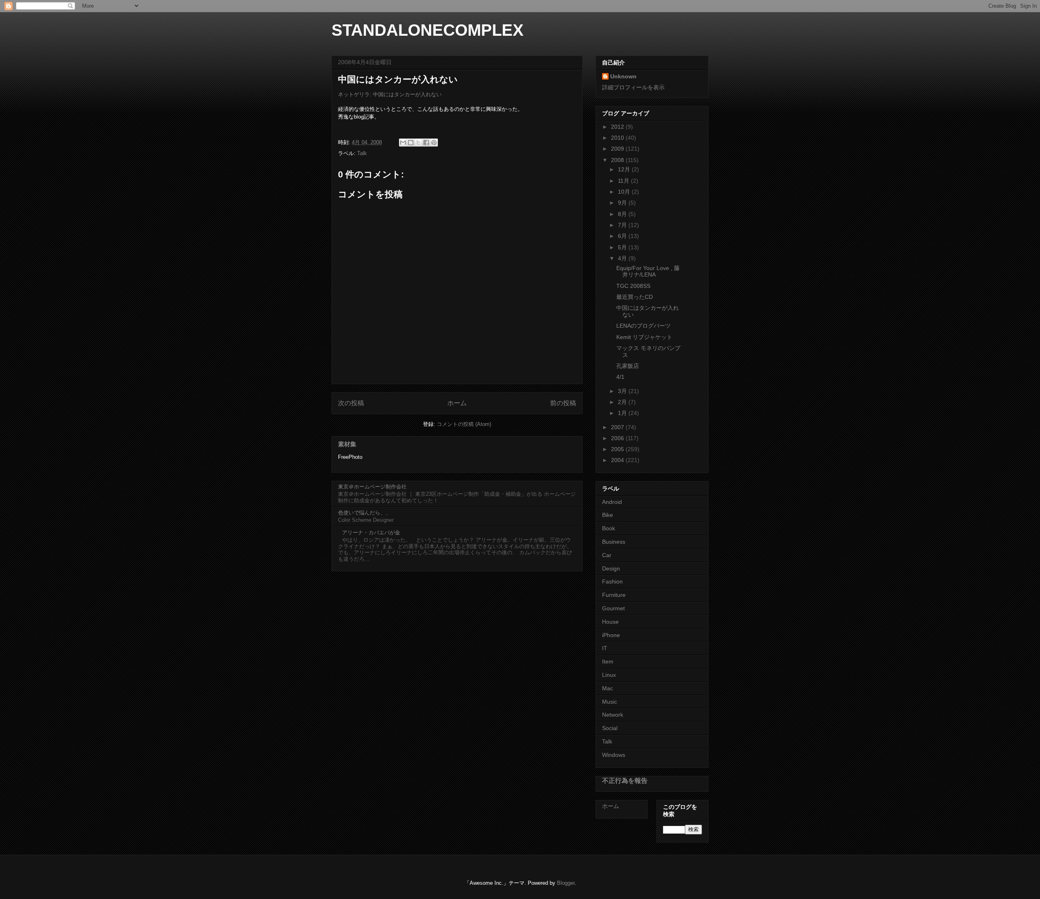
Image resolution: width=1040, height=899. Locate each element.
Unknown (623, 76)
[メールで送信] (403, 142)
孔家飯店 (627, 366)
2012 (618, 126)
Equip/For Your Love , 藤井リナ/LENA (648, 271)
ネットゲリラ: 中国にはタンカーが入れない (390, 94)
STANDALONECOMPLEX (428, 30)
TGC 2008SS (633, 286)
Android (612, 502)
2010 (618, 137)
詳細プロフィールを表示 (633, 87)
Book (608, 528)
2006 (618, 438)
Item (607, 661)
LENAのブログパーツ (643, 325)
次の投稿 (351, 403)
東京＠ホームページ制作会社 (372, 487)
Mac (607, 688)
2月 (623, 402)
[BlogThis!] (411, 142)
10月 (625, 191)
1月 (623, 413)
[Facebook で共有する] (426, 142)
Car (606, 555)
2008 (618, 160)
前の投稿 (563, 403)
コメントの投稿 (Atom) (464, 424)
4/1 (620, 377)
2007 (618, 427)
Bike (607, 515)
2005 (618, 449)
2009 (618, 148)
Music (609, 701)
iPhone (611, 635)
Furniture (614, 595)
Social (610, 728)
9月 (623, 202)
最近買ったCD (634, 297)
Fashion (612, 581)
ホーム (457, 403)
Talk (362, 153)
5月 (623, 247)
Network (612, 714)
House (610, 621)
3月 (623, 391)
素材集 (347, 444)
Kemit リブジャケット (644, 337)
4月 (623, 258)
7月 (623, 225)
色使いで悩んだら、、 (364, 513)
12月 (625, 169)
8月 (623, 214)
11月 (624, 180)
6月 (623, 236)
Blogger (565, 883)
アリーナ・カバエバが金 (371, 532)
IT (604, 648)
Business (613, 541)
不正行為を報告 (625, 780)
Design (611, 568)
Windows (613, 755)
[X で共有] (418, 142)
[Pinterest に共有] (434, 142)
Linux (609, 675)
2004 (618, 460)
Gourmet (613, 608)
